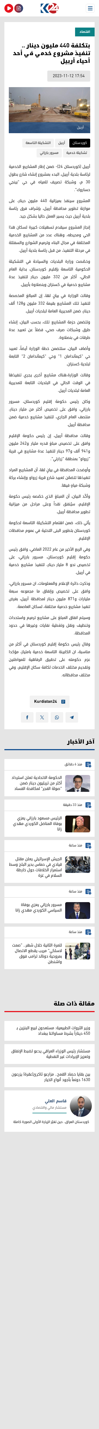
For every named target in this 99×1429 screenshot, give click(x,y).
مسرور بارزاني (49, 152)
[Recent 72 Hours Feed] (18, 8)
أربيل (61, 143)
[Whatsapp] (57, 717)
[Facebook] (27, 717)
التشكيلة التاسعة (38, 143)
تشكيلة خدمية (76, 152)
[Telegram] (71, 717)
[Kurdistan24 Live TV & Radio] (8, 8)
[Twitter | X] (42, 717)
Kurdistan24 (45, 701)
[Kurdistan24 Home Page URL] (49, 8)
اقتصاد (84, 31)
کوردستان (80, 143)
